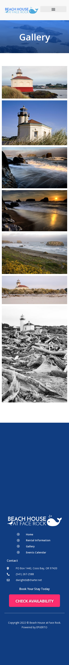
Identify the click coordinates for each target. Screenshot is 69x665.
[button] (53, 9)
